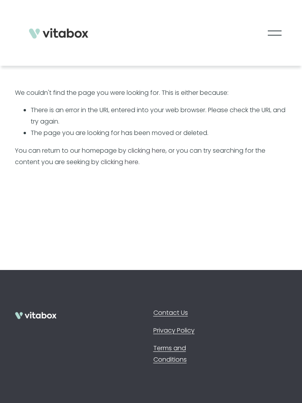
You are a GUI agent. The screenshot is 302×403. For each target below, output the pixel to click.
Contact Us (170, 312)
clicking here (147, 150)
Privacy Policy (174, 330)
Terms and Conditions (170, 354)
